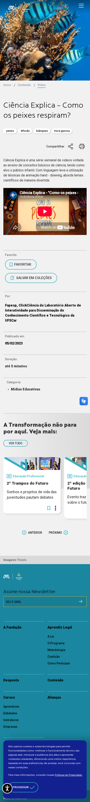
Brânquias (42, 130)
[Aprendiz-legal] (25, 8)
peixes (10, 130)
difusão (25, 130)
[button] (49, 508)
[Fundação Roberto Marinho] (11, 8)
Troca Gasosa (62, 130)
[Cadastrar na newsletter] (81, 601)
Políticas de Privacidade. (68, 775)
